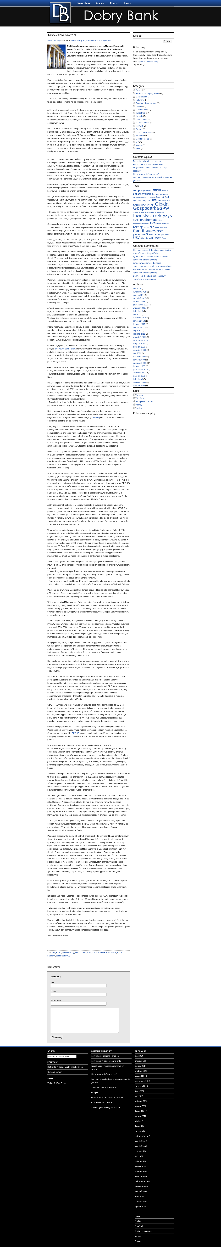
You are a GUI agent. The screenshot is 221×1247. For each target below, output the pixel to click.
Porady (139, 129)
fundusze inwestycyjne (144, 205)
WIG (151, 238)
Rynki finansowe (143, 132)
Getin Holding (68, 952)
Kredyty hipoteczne (144, 401)
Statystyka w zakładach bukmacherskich (65, 1067)
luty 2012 (137, 331)
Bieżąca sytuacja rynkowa (88, 40)
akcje (137, 190)
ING (146, 212)
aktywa (144, 191)
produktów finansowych (149, 61)
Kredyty (139, 116)
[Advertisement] (85, 945)
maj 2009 (137, 353)
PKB (153, 223)
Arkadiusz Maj (53, 40)
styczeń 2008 (139, 386)
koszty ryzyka (93, 952)
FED (154, 200)
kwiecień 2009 (139, 356)
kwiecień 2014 (139, 292)
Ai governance (139, 269)
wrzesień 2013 (139, 308)
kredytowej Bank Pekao (65, 349)
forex (167, 200)
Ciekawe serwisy (54, 1072)
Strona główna (83, 3)
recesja (138, 227)
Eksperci (114, 3)
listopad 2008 (139, 366)
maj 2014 (137, 288)
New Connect (142, 119)
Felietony (140, 100)
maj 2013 (137, 314)
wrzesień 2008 (139, 373)
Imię (52, 982)
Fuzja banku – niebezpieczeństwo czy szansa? (107, 1067)
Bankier (139, 395)
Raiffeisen (111, 952)
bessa (164, 190)
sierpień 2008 (139, 376)
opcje (147, 224)
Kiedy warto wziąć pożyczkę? (146, 174)
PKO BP (96, 417)
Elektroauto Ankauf (141, 250)
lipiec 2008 (138, 379)
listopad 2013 (139, 301)
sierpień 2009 (139, 347)
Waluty (139, 145)
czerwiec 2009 (139, 350)
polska (166, 223)
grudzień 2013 (139, 298)
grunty (135, 212)
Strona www (56, 1000)
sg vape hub (138, 256)
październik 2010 (140, 340)
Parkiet (139, 408)
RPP (152, 227)
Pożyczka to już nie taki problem (147, 161)
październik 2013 (140, 305)
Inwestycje (140, 113)
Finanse (161, 200)
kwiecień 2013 (139, 318)
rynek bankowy (161, 227)
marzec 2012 (139, 327)
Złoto (138, 148)
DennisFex (138, 276)
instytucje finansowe (156, 212)
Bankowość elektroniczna (102, 1102)
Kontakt (127, 3)
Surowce (140, 136)
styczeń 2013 (139, 321)
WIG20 (158, 238)
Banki (73, 40)
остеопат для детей (142, 263)
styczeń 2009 (139, 360)
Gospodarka (106, 40)
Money (139, 405)
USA (137, 238)
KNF (157, 216)
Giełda (139, 106)
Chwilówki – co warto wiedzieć (104, 1087)
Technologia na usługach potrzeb (105, 1108)
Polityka (139, 126)
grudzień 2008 (139, 363)
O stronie (100, 3)
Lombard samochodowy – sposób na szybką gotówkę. (110, 1081)
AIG (53, 952)
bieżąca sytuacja (142, 193)
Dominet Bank (162, 197)
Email (53, 991)
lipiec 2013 (138, 311)
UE (137, 142)
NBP (135, 220)
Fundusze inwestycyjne (146, 103)
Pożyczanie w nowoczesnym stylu (148, 164)
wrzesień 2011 (139, 337)
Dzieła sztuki (141, 97)
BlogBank (140, 398)
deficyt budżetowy (148, 197)
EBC (149, 201)
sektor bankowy (63, 956)
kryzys (165, 215)
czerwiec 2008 (139, 382)
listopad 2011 (139, 334)
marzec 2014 (139, 295)
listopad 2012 (139, 324)
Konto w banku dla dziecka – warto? (107, 1097)
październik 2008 (140, 369)
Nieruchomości (142, 123)
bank (149, 191)
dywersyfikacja (140, 200)
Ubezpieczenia (142, 139)
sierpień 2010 (139, 344)
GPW (164, 208)
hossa (141, 212)
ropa (146, 227)
